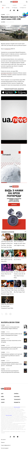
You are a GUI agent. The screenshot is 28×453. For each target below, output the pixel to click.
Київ (2, 396)
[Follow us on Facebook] (14, 10)
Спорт (3, 402)
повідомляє (8, 48)
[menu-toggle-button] (1, 2)
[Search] (26, 2)
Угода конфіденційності (5, 445)
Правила (2, 442)
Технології (17, 399)
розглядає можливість (6, 73)
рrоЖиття (17, 402)
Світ (2, 393)
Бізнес (3, 399)
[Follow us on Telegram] (17, 10)
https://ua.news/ (17, 406)
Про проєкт (3, 439)
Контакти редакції (4, 448)
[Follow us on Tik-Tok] (10, 10)
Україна (8, 14)
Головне (3, 14)
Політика (16, 396)
